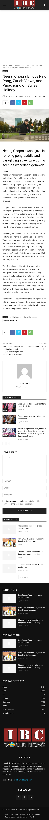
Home (5, 65)
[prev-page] (4, 443)
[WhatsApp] (30, 102)
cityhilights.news (15, 317)
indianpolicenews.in (10, 320)
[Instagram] (24, 797)
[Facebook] (12, 102)
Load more (24, 577)
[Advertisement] (24, 36)
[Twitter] (18, 102)
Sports (11, 65)
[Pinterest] (24, 102)
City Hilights (12, 96)
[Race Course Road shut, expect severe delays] (9, 529)
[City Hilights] (4, 96)
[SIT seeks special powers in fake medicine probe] (9, 568)
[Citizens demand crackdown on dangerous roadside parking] (9, 555)
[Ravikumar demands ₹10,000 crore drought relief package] (9, 542)
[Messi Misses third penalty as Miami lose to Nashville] (9, 407)
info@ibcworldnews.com (22, 780)
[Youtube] (30, 797)
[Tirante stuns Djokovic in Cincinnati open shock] (9, 419)
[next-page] (8, 443)
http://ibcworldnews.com (24, 387)
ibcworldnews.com (30, 317)
